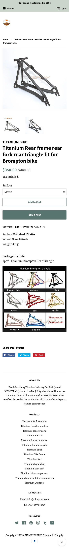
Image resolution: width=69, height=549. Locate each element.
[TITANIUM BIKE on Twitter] (17, 523)
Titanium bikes (34, 449)
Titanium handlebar (34, 463)
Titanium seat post (34, 468)
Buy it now (34, 215)
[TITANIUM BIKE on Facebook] (24, 523)
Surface (7, 185)
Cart (63, 8)
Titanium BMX (34, 435)
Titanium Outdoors (34, 482)
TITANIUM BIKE (33, 535)
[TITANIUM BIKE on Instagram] (38, 523)
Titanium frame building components (34, 478)
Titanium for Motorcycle (34, 444)
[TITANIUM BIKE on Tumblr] (45, 523)
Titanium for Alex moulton (34, 425)
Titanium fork (34, 459)
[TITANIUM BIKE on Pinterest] (31, 523)
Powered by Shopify (53, 535)
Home (5, 39)
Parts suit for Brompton (34, 421)
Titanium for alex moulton (34, 440)
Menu (10, 8)
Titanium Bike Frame (34, 454)
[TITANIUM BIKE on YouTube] (52, 523)
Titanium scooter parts (34, 430)
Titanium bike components (34, 473)
